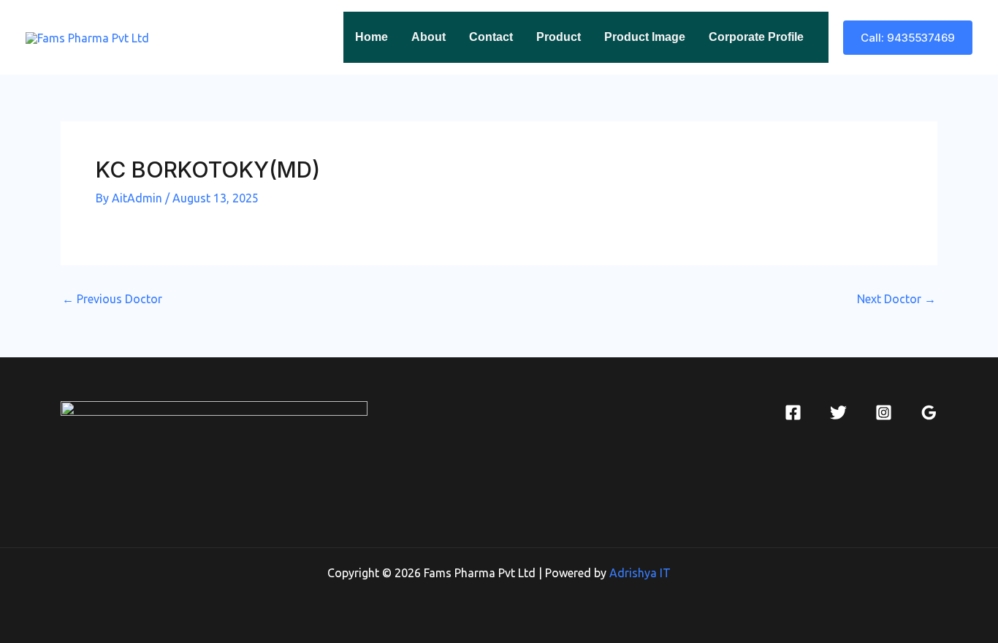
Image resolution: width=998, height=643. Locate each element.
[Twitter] (838, 412)
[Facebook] (793, 412)
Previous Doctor (112, 299)
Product (558, 37)
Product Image (644, 37)
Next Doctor (896, 299)
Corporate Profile (756, 37)
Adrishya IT (640, 572)
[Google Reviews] (929, 412)
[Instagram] (883, 412)
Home (371, 37)
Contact (491, 37)
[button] (907, 37)
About (428, 37)
